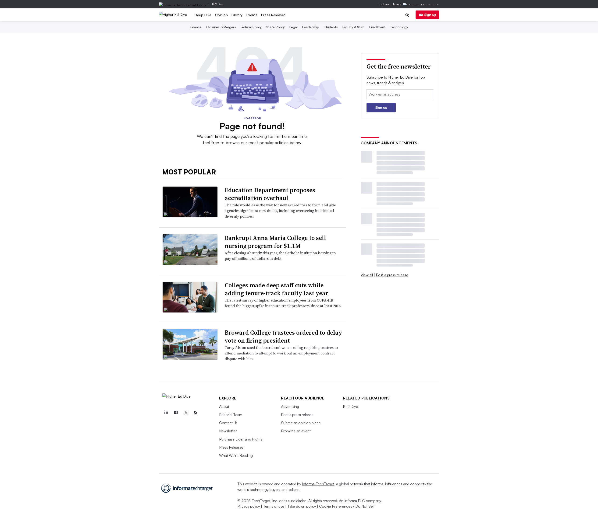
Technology (399, 27)
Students (331, 27)
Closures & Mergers (221, 27)
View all (367, 275)
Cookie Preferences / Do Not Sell (346, 506)
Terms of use (273, 506)
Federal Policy (251, 27)
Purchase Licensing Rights (240, 439)
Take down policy (301, 506)
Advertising (290, 406)
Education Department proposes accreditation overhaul (270, 194)
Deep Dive (203, 15)
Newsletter (228, 431)
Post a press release (392, 275)
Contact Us (228, 422)
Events (251, 15)
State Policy (275, 27)
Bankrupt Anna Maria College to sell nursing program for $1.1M (275, 242)
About (224, 406)
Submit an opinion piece (301, 422)
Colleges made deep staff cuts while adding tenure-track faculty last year (276, 289)
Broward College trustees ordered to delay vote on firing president (283, 336)
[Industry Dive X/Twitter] (186, 413)
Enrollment (377, 27)
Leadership (310, 27)
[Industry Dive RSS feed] (195, 413)
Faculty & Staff (353, 27)
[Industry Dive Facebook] (176, 413)
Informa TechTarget (318, 484)
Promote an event (296, 431)
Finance (196, 27)
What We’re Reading (236, 455)
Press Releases (273, 15)
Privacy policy (248, 506)
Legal (293, 27)
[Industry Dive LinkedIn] (166, 413)
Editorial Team (230, 414)
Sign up (430, 15)
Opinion (221, 15)
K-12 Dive (217, 4)
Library (237, 15)
